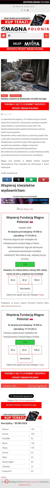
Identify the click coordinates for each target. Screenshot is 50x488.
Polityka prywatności (31, 482)
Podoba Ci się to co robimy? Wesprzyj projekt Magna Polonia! (25, 106)
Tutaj (41, 294)
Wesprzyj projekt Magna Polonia (25, 49)
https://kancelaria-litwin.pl (11, 306)
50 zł (24, 280)
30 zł (13, 280)
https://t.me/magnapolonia (25, 400)
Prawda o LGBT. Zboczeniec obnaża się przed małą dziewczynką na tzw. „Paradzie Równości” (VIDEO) (12, 386)
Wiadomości (15, 95)
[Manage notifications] (7, 481)
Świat (4, 95)
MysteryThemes (25, 484)
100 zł (36, 280)
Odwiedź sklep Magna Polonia (25, 43)
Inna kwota (25, 288)
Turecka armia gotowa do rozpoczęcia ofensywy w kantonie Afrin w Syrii (37, 386)
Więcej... (4, 477)
